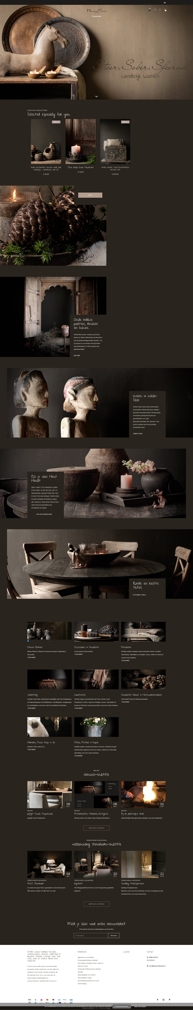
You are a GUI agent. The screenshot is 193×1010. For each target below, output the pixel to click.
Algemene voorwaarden (86, 957)
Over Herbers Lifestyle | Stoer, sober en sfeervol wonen (90, 964)
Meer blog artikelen (96, 828)
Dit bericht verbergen (121, 1006)
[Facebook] (157, 999)
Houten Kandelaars (44, 514)
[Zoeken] (160, 9)
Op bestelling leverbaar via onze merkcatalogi (88, 982)
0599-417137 (153, 957)
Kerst (90, 195)
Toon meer (31, 657)
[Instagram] (163, 999)
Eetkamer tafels (139, 595)
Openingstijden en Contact (86, 975)
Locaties (126, 952)
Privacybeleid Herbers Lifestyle (88, 960)
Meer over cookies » (140, 1006)
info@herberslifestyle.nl (157, 966)
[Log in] (155, 9)
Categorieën (96, 16)
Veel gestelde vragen (85, 978)
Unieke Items (137, 434)
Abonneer (114, 935)
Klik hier (77, 355)
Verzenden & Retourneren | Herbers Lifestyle (89, 970)
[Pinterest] (169, 999)
